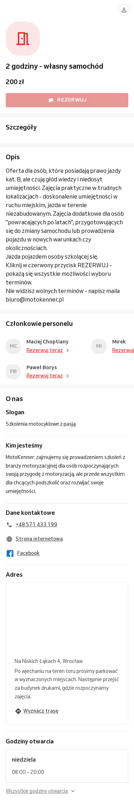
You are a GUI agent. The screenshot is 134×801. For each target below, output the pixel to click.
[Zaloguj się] (124, 10)
